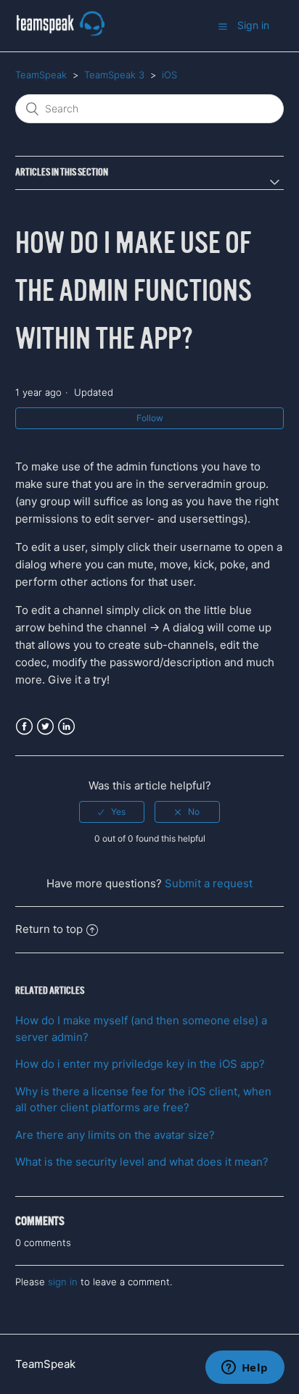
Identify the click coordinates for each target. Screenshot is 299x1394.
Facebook (24, 727)
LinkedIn (66, 727)
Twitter (45, 727)
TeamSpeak (41, 74)
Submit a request (209, 883)
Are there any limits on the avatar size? (115, 1135)
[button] (222, 26)
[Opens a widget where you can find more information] (244, 1369)
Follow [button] (149, 417)
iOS (169, 74)
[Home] (60, 33)
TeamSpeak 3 (114, 74)
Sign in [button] (253, 25)
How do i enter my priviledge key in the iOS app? (140, 1064)
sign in (63, 1281)
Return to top (49, 929)
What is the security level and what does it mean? (142, 1162)
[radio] (111, 812)
